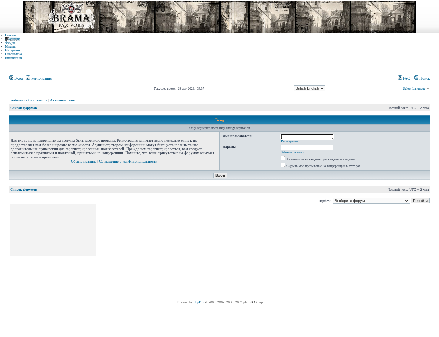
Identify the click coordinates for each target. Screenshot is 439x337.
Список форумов (23, 108)
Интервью (12, 50)
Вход (18, 78)
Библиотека (13, 54)
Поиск (424, 78)
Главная (10, 35)
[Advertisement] (221, 252)
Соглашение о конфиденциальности (128, 161)
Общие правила (83, 161)
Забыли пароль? (292, 152)
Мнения (10, 46)
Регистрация (41, 78)
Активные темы (62, 100)
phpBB (199, 302)
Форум (10, 43)
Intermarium (13, 58)
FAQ (406, 78)
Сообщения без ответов (28, 100)
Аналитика (12, 39)
